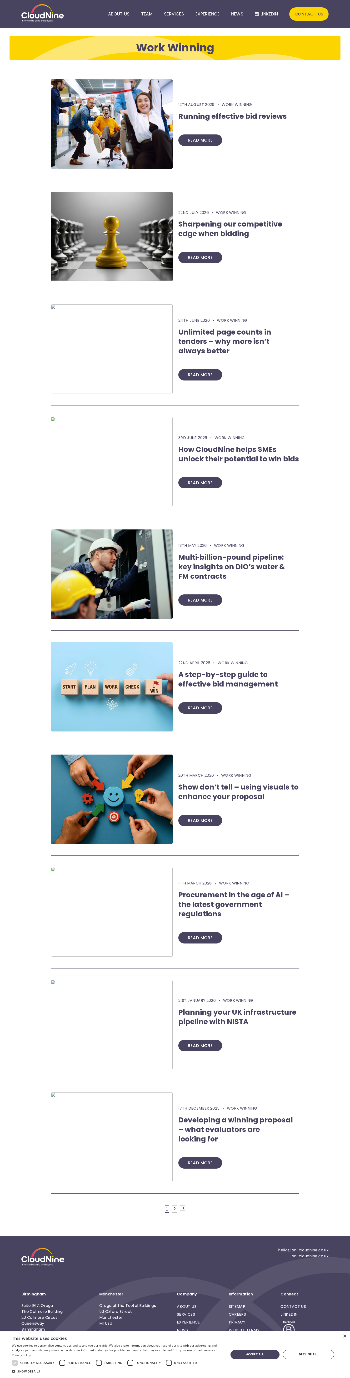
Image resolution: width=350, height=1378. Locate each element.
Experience (207, 14)
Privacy (237, 1322)
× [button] (344, 1336)
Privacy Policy (21, 1355)
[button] (117, 1371)
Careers (237, 1314)
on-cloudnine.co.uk (310, 1256)
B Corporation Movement (288, 1330)
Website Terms (244, 1330)
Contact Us (309, 14)
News (237, 14)
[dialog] (175, 1354)
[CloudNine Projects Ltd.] (42, 14)
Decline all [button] (308, 1354)
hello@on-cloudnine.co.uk (303, 1250)
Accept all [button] (255, 1354)
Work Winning (237, 104)
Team (147, 14)
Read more (200, 140)
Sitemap (237, 1306)
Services (174, 14)
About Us (119, 14)
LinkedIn (269, 14)
